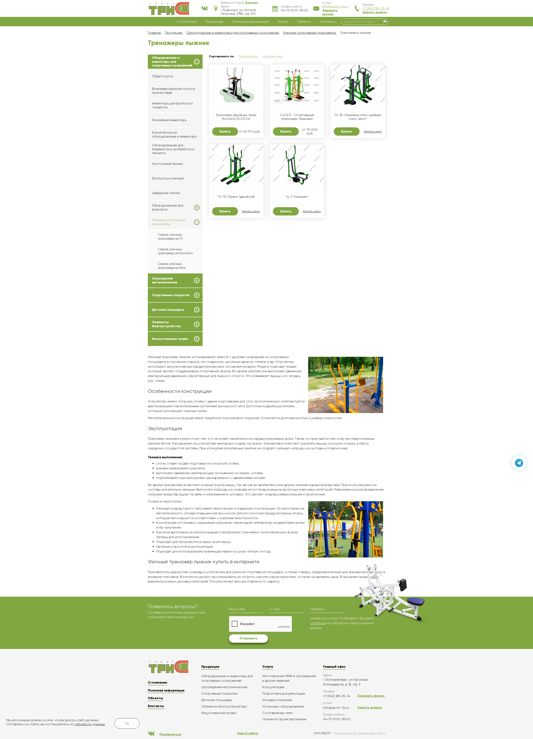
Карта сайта (247, 733)
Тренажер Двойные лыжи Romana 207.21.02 (236, 117)
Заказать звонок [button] (330, 12)
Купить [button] (225, 131)
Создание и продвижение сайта (359, 733)
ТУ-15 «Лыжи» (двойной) (236, 197)
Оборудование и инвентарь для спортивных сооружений (172, 61)
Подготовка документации (283, 693)
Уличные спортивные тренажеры (169, 222)
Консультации (273, 687)
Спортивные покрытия (170, 295)
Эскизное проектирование (284, 719)
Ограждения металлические (164, 280)
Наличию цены (273, 56)
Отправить (248, 638)
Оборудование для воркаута (167, 207)
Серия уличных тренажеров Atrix (172, 265)
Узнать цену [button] (373, 131)
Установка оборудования (283, 706)
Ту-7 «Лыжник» (297, 197)
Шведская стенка (166, 193)
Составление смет (277, 713)
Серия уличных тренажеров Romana (175, 251)
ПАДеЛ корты (162, 76)
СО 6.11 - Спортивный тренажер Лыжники (297, 117)
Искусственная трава (170, 339)
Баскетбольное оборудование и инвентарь (174, 134)
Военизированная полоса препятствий (173, 90)
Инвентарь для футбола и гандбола (172, 105)
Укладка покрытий (277, 700)
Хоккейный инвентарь (169, 120)
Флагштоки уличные (168, 178)
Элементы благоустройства (166, 324)
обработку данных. (90, 724)
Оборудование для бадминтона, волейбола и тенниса (173, 149)
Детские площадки (168, 310)
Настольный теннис (167, 164)
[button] (251, 2)
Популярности (248, 56)
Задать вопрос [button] (374, 12)
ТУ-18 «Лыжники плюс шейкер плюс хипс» (357, 117)
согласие (318, 623)
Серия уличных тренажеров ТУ (170, 236)
